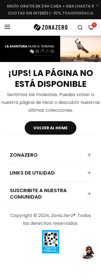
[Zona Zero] (50, 27)
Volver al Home (50, 128)
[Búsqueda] (80, 27)
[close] (97, 5)
